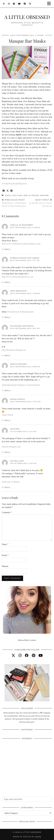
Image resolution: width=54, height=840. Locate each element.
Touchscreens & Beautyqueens (21, 311)
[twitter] (13, 655)
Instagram (36, 384)
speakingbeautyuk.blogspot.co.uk (16, 384)
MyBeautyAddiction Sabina (24, 258)
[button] (50, 3)
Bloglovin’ (22, 183)
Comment (7, 512)
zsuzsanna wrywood (22, 326)
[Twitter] (4, 3)
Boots (8, 195)
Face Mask (17, 195)
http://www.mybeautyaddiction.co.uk (17, 276)
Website (5, 566)
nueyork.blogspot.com (11, 446)
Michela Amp (17, 461)
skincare (44, 195)
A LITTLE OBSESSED (27, 17)
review (35, 195)
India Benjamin (18, 291)
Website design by (27, 837)
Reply (7, 249)
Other (40, 35)
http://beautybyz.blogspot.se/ (14, 349)
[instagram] (20, 655)
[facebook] (26, 655)
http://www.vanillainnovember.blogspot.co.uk (21, 243)
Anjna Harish (17, 399)
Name (5, 544)
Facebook (13, 183)
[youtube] (41, 655)
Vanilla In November (21, 225)
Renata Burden (18, 364)
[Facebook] (25, 3)
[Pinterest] (14, 3)
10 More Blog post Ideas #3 (40, 203)
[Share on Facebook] (4, 191)
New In (27, 195)
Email (5, 555)
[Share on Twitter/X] (8, 191)
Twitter (5, 183)
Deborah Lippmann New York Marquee (14, 203)
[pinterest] (33, 655)
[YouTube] (19, 3)
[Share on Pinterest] (12, 191)
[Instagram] (9, 3)
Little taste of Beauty (11, 481)
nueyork (15, 429)
